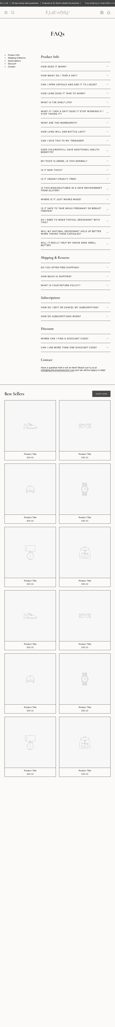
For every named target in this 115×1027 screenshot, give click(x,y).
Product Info (14, 55)
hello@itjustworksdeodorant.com (58, 370)
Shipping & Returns (17, 58)
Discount (12, 64)
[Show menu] (6, 12)
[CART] (108, 12)
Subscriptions (14, 61)
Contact (11, 67)
